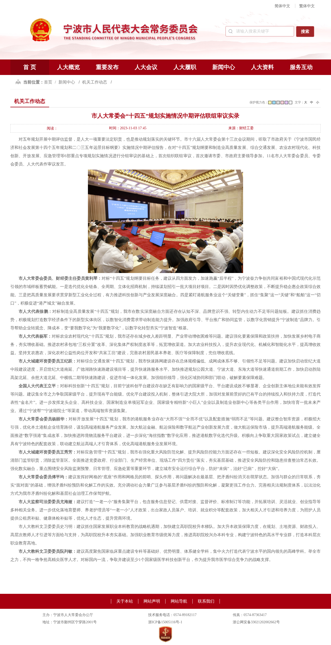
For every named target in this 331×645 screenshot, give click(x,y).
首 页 (29, 67)
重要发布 (107, 67)
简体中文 (282, 6)
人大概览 (68, 67)
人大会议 (146, 67)
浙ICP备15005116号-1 (165, 622)
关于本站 (124, 601)
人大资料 (262, 67)
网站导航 (179, 601)
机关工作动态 (95, 82)
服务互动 (301, 67)
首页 (48, 82)
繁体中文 (307, 6)
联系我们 (206, 601)
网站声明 (152, 601)
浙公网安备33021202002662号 (256, 622)
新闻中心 (223, 67)
